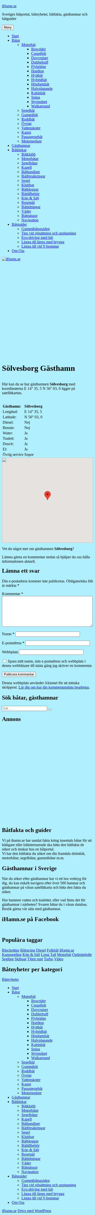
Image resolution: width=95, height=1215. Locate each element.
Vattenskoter (30, 128)
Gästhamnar (21, 145)
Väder (26, 211)
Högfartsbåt (40, 84)
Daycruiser (39, 58)
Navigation (29, 220)
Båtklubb (28, 154)
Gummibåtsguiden (35, 229)
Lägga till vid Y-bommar (40, 246)
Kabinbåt (38, 93)
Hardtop (37, 71)
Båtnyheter (10, 979)
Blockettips (10, 950)
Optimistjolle (82, 955)
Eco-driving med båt (37, 237)
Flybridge (38, 67)
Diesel (41, 950)
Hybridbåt (39, 80)
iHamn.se (9, 6)
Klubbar (27, 185)
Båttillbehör (30, 194)
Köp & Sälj (30, 198)
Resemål (28, 202)
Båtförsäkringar (33, 176)
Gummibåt (29, 115)
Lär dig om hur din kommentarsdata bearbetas (54, 687)
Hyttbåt (37, 75)
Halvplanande (42, 88)
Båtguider (19, 224)
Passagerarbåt (31, 137)
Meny (8, 27)
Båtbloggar (29, 189)
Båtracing (27, 950)
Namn (8, 634)
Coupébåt (38, 53)
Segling (8, 959)
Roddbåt (28, 119)
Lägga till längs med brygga (42, 242)
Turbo (48, 959)
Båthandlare (30, 172)
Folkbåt (52, 950)
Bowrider (38, 49)
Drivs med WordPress (34, 1211)
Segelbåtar (29, 163)
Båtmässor (29, 216)
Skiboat (20, 959)
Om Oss (18, 251)
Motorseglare (31, 141)
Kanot (26, 132)
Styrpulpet (39, 102)
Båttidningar (30, 207)
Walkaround (40, 106)
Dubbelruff (39, 62)
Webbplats (10, 652)
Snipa (35, 97)
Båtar (16, 40)
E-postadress (13, 643)
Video (58, 959)
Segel (25, 180)
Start (15, 36)
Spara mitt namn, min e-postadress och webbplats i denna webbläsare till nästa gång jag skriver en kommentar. (47, 663)
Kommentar (12, 594)
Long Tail (48, 955)
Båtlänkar (19, 150)
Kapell (26, 167)
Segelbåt (28, 110)
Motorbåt (28, 45)
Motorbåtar (29, 159)
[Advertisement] (47, 311)
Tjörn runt (35, 959)
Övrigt (26, 124)
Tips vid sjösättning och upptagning (48, 233)
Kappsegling (11, 955)
